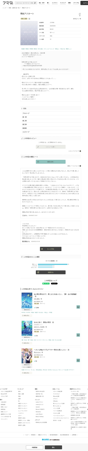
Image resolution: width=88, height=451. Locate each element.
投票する (50, 272)
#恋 (53, 340)
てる (23, 215)
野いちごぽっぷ (57, 406)
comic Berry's (39, 414)
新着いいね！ (4, 407)
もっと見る (50, 249)
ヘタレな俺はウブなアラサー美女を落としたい (50, 350)
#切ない (57, 49)
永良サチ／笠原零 (39, 327)
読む (53, 447)
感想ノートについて (73, 166)
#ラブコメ (27, 370)
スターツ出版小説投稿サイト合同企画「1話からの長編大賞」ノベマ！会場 (78, 423)
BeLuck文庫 (56, 396)
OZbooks (55, 401)
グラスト (55, 398)
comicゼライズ (39, 404)
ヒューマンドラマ (22, 410)
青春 (19, 396)
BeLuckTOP (4, 394)
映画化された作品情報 (41, 422)
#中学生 (24, 312)
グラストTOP (4, 396)
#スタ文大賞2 (58, 340)
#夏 (22, 340)
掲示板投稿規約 (54, 434)
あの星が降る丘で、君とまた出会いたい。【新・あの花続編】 (55, 294)
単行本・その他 (57, 420)
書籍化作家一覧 (40, 396)
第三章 (25, 124)
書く (48, 2)
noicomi (38, 407)
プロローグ (26, 113)
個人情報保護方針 (64, 434)
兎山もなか (37, 352)
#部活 (35, 49)
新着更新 (3, 404)
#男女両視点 (39, 370)
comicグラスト (39, 402)
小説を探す (3, 402)
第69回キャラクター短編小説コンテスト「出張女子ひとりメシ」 (78, 399)
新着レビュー (4, 411)
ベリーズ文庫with (57, 410)
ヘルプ (26, 434)
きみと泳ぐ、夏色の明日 (42, 322)
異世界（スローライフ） (24, 422)
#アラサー (71, 370)
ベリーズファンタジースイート (61, 418)
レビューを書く (51, 147)
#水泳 (25, 340)
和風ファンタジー (22, 403)
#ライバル (45, 340)
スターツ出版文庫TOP (6, 391)
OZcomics (38, 411)
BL (19, 401)
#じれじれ (55, 370)
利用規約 (33, 434)
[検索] (35, 3)
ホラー (20, 415)
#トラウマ (39, 340)
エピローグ (26, 132)
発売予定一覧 (39, 394)
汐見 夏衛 (36, 299)
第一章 (25, 117)
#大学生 (28, 312)
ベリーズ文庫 (56, 408)
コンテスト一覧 (75, 391)
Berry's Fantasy (40, 416)
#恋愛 (23, 49)
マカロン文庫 (56, 413)
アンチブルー (56, 394)
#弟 (35, 340)
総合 (19, 391)
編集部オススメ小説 (6, 414)
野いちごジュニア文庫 (58, 403)
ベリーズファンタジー (58, 415)
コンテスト (55, 2)
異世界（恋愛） (22, 425)
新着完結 (3, 409)
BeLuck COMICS (40, 409)
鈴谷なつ (75, 18)
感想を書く (50, 161)
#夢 (28, 340)
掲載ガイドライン (42, 434)
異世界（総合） (22, 418)
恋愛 (19, 398)
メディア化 (76, 2)
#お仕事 (66, 370)
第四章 (25, 128)
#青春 (27, 49)
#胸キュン (69, 49)
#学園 (31, 49)
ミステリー (21, 413)
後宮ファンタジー (22, 406)
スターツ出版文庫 (57, 391)
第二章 (25, 120)
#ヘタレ (33, 370)
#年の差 (45, 370)
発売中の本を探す (40, 391)
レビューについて (74, 151)
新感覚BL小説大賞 (75, 415)
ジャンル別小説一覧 (6, 416)
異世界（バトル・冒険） (24, 420)
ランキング (63, 2)
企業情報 (74, 434)
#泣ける (62, 49)
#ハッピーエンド (49, 49)
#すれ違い (41, 49)
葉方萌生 (24, 241)
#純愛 (36, 312)
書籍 (69, 2)
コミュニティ (4, 419)
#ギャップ (61, 370)
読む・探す (42, 2)
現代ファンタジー (22, 408)
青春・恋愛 (21, 394)
